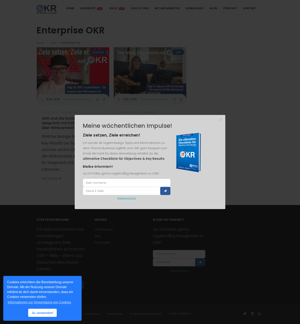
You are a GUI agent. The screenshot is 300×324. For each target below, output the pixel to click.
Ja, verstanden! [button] (42, 312)
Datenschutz (127, 198)
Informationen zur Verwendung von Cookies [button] (39, 302)
